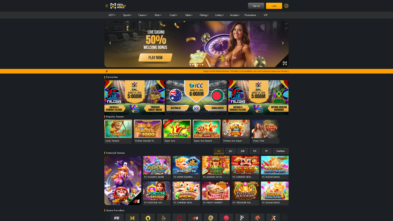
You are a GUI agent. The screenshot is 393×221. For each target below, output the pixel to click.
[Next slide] (283, 42)
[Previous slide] (110, 42)
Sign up (256, 5)
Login (274, 5)
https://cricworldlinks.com (230, 71)
